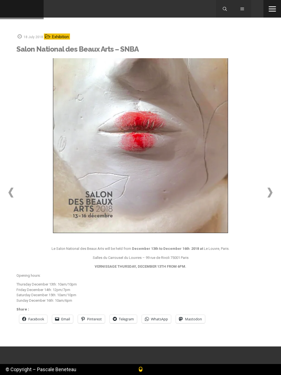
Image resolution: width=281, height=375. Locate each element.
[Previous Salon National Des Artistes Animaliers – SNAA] (11, 193)
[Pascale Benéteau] (22, 9)
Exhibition (60, 37)
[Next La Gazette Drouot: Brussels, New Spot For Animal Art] (270, 193)
